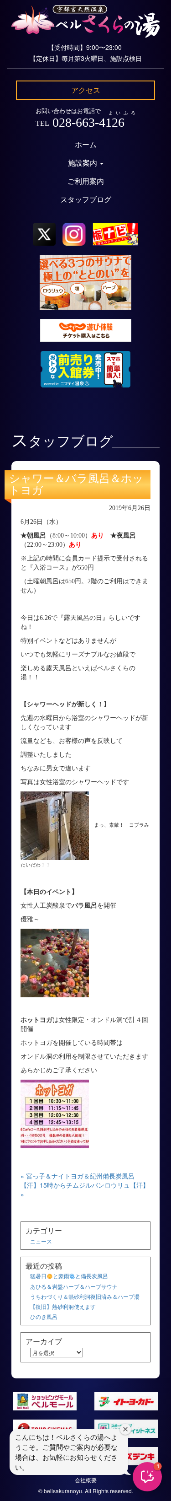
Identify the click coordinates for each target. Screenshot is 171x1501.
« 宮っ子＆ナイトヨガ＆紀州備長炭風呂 (78, 1175)
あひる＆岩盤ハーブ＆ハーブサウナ (74, 1286)
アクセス (85, 90)
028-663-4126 (88, 122)
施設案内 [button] (83, 163)
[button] (147, 1476)
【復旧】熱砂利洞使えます (63, 1306)
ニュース (41, 1241)
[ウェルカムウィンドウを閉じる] (125, 1429)
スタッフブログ (85, 200)
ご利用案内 (85, 181)
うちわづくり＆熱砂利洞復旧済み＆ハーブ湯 (85, 1296)
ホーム (86, 145)
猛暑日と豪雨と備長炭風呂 (69, 1276)
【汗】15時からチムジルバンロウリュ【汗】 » (85, 1189)
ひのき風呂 (43, 1316)
